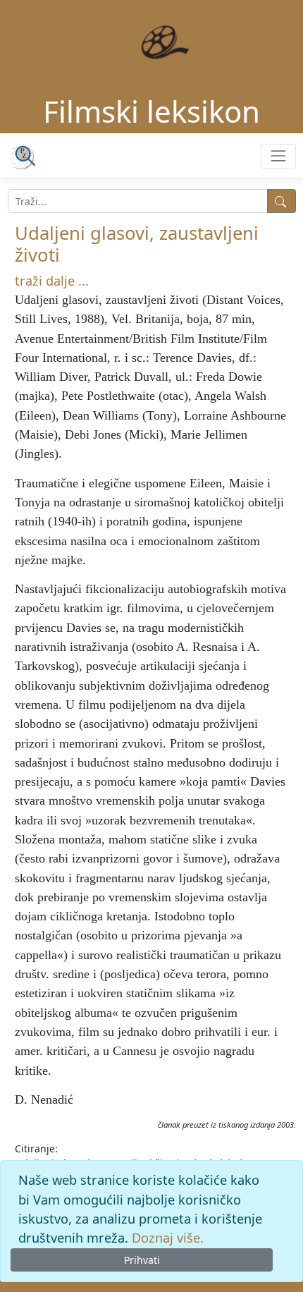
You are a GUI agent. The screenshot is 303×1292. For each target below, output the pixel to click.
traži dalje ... (52, 280)
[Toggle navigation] (278, 156)
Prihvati (142, 1260)
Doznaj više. (168, 1237)
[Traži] (281, 201)
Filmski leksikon (151, 111)
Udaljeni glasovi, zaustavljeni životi (137, 244)
